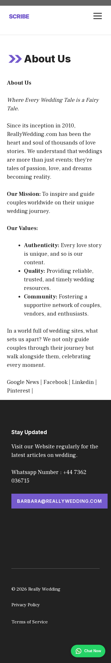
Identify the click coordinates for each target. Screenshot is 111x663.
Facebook (55, 382)
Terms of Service (29, 622)
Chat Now (92, 651)
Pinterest (18, 390)
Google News (23, 382)
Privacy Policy (25, 605)
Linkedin (83, 382)
